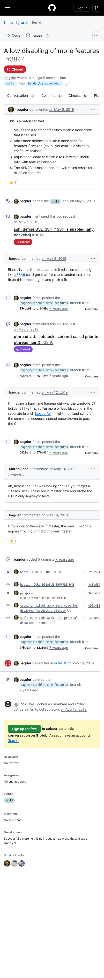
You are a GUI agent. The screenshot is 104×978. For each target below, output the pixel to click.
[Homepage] (52, 8)
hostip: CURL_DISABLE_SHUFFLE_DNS (47, 584)
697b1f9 (60, 663)
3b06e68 (94, 593)
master (11, 83)
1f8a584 (94, 572)
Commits (53, 95)
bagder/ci (43, 413)
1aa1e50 (94, 618)
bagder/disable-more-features (45, 83)
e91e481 (94, 605)
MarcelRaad (19, 469)
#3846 (19, 274)
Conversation (22, 95)
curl (13, 22)
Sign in (13, 740)
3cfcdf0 (94, 584)
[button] (93, 109)
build (55, 201)
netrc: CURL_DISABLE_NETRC (41, 572)
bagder (10, 78)
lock (23, 704)
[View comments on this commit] (69, 610)
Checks (80, 95)
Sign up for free (24, 729)
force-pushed (43, 298)
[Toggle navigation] (7, 7)
